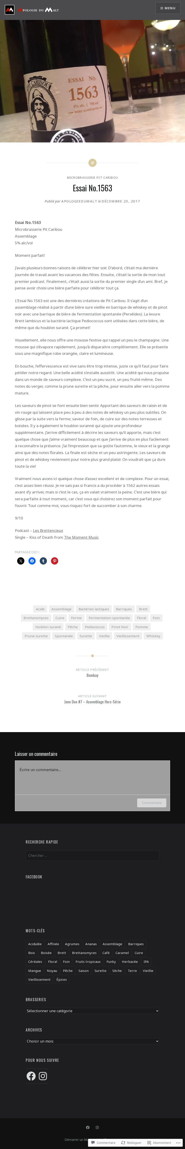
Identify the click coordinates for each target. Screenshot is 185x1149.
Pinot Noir (119, 627)
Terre (132, 970)
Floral (141, 617)
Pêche (73, 627)
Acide (40, 609)
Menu (170, 8)
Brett (143, 609)
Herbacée (130, 961)
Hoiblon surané (48, 627)
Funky (111, 961)
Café (106, 952)
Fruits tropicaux (88, 961)
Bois (31, 952)
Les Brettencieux (48, 530)
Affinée (53, 944)
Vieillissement (127, 636)
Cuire (60, 617)
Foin (156, 617)
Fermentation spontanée (109, 617)
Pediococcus (95, 627)
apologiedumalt (79, 201)
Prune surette (36, 636)
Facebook (34, 877)
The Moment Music (81, 537)
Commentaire (152, 803)
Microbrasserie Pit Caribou (92, 177)
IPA (146, 961)
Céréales (35, 961)
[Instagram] (42, 1076)
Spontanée (64, 636)
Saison (84, 970)
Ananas (91, 944)
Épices (61, 979)
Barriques (124, 609)
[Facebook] (31, 1076)
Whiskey (153, 636)
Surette (86, 636)
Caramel (122, 952)
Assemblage (61, 609)
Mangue (34, 970)
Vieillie (104, 636)
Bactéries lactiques (94, 609)
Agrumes (72, 944)
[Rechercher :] (92, 855)
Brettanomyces (36, 617)
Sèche (117, 970)
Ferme (76, 617)
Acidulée (35, 944)
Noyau (52, 970)
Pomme (141, 627)
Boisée (46, 952)
